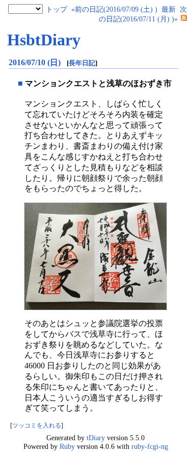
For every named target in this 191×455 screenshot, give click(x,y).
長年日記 (82, 63)
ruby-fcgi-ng (149, 446)
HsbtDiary (43, 40)
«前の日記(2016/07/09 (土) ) (114, 9)
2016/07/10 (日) (36, 62)
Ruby (67, 446)
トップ (56, 9)
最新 (168, 9)
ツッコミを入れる (36, 425)
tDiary (96, 438)
